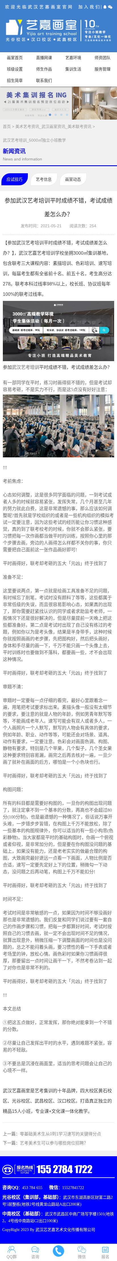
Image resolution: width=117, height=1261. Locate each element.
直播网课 (44, 58)
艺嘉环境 (73, 58)
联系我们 (44, 81)
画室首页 (15, 58)
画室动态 (73, 179)
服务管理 (102, 69)
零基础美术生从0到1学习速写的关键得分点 (60, 1133)
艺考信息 (44, 179)
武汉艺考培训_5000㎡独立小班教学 (34, 140)
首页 (7, 126)
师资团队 (102, 58)
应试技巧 (14, 179)
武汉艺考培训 (25, 367)
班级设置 (15, 69)
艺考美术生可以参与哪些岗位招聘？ (54, 1143)
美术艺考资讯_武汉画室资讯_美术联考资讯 (53, 126)
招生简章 (15, 81)
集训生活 (73, 69)
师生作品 (44, 69)
